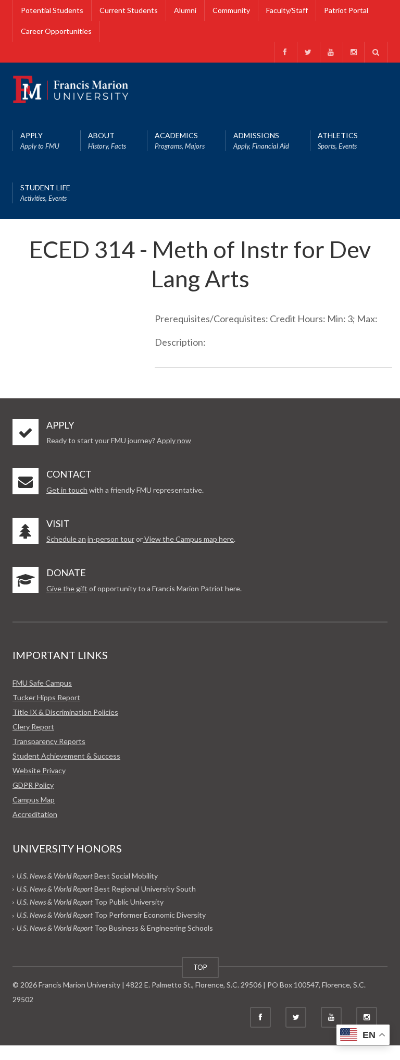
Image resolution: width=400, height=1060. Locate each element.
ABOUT (107, 140)
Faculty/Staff (287, 10)
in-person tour (111, 538)
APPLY (39, 140)
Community (231, 10)
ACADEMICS (180, 140)
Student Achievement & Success (66, 755)
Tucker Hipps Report (46, 697)
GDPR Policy (33, 785)
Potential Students (52, 10)
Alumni (185, 10)
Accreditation (34, 814)
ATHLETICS (338, 140)
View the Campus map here (188, 538)
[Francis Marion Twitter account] (307, 52)
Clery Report (33, 726)
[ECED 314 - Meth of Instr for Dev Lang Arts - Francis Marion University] (70, 88)
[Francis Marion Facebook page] (284, 52)
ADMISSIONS (261, 140)
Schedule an (66, 538)
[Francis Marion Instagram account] (353, 52)
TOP (200, 967)
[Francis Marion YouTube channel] (330, 52)
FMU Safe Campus (42, 682)
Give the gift (67, 588)
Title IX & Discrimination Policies (65, 712)
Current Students (128, 10)
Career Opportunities (56, 31)
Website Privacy (39, 770)
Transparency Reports (48, 741)
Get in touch (67, 489)
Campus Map (33, 799)
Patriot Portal (346, 10)
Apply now (174, 440)
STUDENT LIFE (45, 192)
